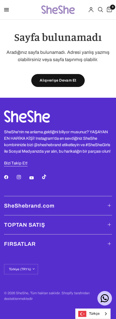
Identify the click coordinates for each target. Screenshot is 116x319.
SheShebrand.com (29, 206)
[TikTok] (48, 177)
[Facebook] (10, 177)
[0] (108, 9)
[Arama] (100, 9)
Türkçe (94, 314)
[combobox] (93, 314)
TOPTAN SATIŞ (24, 225)
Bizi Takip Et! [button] (16, 163)
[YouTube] (35, 178)
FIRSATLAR (20, 244)
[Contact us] (104, 298)
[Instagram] (23, 177)
